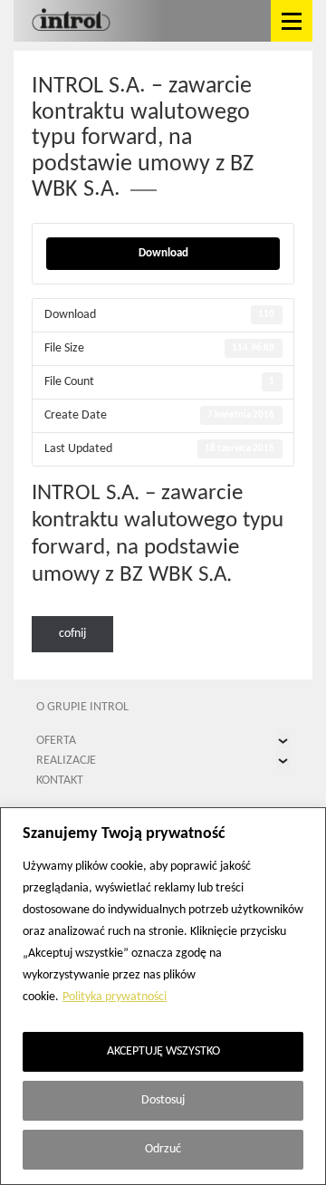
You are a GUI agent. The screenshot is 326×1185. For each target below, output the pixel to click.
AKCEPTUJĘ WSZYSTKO (163, 1051)
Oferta (56, 740)
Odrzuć (163, 1149)
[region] (163, 996)
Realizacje (66, 760)
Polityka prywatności (114, 997)
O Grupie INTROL (82, 707)
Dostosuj (163, 1100)
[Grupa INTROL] (71, 21)
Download (163, 253)
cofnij (72, 634)
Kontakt (59, 780)
